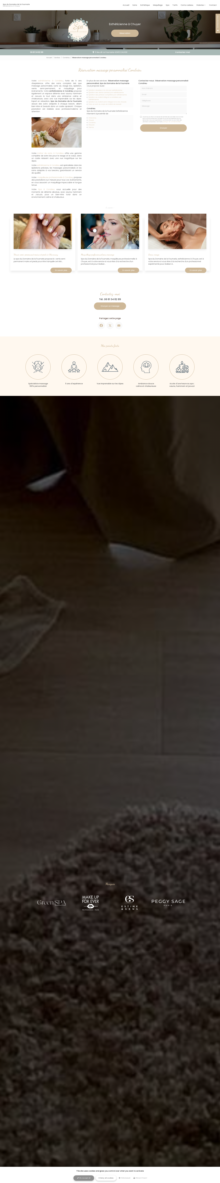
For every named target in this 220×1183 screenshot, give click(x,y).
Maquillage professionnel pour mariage (97, 254)
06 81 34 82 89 (36, 52)
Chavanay (92, 118)
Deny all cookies (106, 1178)
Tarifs (174, 5)
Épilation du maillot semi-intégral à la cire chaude (107, 102)
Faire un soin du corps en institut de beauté (105, 104)
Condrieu (66, 58)
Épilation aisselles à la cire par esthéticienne (105, 90)
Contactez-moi (182, 52)
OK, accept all (84, 1178)
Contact (213, 5)
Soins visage (153, 254)
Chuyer (91, 120)
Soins (134, 5)
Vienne (91, 127)
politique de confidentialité (171, 122)
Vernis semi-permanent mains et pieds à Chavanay (36, 254)
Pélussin (92, 125)
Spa (167, 5)
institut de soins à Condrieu (50, 153)
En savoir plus (61, 270)
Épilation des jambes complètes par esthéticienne (108, 95)
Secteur (57, 58)
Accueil (126, 5)
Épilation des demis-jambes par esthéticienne (106, 92)
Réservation (125, 33)
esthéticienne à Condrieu (50, 80)
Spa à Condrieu (46, 189)
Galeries (200, 5)
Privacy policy (141, 1178)
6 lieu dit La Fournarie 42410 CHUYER (111, 52)
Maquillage (158, 5)
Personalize (126, 1178)
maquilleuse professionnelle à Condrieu (55, 177)
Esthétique (145, 5)
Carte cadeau (187, 5)
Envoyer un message (110, 306)
